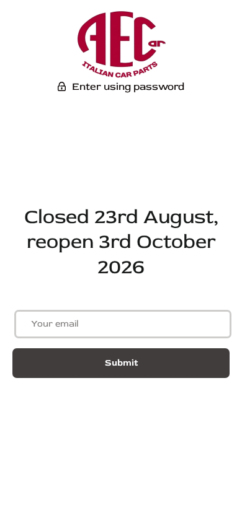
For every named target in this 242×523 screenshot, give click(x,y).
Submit (121, 363)
